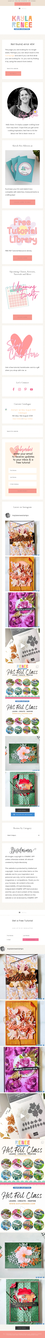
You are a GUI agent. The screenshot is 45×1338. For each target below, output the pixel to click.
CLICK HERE (22, 258)
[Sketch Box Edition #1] (22, 167)
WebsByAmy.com (32, 1334)
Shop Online (28, 419)
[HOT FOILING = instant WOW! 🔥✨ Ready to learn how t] (22, 717)
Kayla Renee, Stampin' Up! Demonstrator (22, 22)
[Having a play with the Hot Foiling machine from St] (22, 645)
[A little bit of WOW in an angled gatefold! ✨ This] (22, 538)
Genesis (34, 1334)
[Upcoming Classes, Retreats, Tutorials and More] (22, 313)
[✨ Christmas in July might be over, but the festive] (22, 789)
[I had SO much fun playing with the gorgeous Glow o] (22, 574)
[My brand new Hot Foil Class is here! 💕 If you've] (22, 681)
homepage (9, 56)
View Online (17, 419)
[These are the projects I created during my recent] (22, 609)
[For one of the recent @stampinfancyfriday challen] (22, 753)
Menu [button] (24, 8)
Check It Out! (23, 4)
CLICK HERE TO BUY (22, 202)
